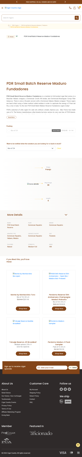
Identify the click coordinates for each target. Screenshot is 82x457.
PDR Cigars (15, 25)
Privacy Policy (7, 406)
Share (12, 37)
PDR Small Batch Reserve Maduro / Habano (34, 25)
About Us (5, 390)
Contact (32, 399)
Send (74, 367)
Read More (11, 117)
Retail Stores (6, 393)
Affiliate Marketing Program (11, 412)
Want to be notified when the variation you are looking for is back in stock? (34, 144)
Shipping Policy (35, 393)
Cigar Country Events (9, 402)
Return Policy (34, 396)
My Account (34, 390)
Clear (59, 148)
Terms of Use (6, 409)
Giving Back (6, 415)
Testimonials (6, 399)
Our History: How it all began (11, 396)
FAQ (31, 402)
